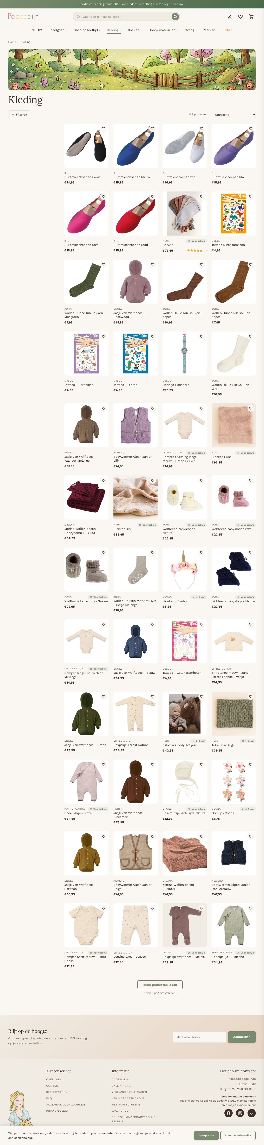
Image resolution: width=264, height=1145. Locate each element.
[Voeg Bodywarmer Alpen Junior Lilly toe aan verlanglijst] (152, 408)
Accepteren (206, 1135)
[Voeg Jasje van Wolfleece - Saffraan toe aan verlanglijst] (103, 836)
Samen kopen (122, 1085)
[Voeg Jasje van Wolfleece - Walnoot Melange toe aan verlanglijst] (103, 408)
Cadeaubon (121, 1079)
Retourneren (57, 1092)
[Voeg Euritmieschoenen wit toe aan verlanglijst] (201, 128)
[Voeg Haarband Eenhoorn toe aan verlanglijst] (201, 552)
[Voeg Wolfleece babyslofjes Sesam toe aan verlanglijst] (103, 552)
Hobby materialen (162, 30)
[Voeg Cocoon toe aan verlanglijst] (201, 196)
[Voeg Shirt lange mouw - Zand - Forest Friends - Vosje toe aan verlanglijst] (251, 624)
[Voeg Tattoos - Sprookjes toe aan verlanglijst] (103, 336)
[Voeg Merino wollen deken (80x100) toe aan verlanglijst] (201, 836)
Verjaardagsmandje (128, 1098)
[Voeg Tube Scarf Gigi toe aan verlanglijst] (251, 696)
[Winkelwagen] (251, 16)
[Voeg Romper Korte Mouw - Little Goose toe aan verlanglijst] (103, 908)
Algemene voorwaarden (65, 1104)
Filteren (21, 114)
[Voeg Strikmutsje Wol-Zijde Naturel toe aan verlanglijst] (201, 764)
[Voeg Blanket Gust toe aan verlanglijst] (251, 408)
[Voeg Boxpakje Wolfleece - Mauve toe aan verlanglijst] (201, 908)
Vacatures (120, 1110)
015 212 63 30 (246, 1083)
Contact (53, 1085)
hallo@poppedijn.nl (242, 1078)
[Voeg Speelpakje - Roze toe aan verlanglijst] (103, 764)
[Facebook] (228, 1113)
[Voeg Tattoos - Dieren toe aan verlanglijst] (152, 336)
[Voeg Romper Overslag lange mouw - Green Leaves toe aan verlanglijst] (201, 408)
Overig (189, 30)
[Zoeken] (175, 16)
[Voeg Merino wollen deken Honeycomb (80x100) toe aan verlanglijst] (103, 480)
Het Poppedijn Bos (126, 1104)
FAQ (49, 1098)
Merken (209, 30)
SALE (228, 30)
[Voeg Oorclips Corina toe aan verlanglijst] (251, 764)
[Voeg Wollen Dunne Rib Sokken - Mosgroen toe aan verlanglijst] (103, 264)
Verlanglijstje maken (129, 1092)
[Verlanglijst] (240, 16)
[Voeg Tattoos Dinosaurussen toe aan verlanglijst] (251, 196)
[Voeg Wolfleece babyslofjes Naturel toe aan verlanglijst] (201, 480)
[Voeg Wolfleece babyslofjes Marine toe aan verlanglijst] (251, 552)
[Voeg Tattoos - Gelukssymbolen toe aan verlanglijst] (201, 624)
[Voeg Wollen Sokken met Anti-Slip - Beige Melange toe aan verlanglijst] (152, 552)
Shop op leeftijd (86, 30)
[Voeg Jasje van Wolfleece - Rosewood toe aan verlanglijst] (152, 264)
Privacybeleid (57, 1110)
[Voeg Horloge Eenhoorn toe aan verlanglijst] (201, 336)
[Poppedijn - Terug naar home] (23, 17)
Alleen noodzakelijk (238, 1135)
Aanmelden (241, 1037)
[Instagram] (240, 1113)
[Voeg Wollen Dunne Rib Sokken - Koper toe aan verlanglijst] (251, 264)
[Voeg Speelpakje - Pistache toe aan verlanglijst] (251, 908)
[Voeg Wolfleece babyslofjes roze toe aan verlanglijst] (251, 480)
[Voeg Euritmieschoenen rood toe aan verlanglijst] (152, 196)
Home (12, 41)
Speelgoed (56, 30)
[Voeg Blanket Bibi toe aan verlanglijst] (152, 480)
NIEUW (37, 30)
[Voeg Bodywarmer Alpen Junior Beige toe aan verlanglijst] (152, 836)
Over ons (53, 1079)
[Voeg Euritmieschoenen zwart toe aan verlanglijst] (103, 128)
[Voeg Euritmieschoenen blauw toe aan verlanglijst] (152, 128)
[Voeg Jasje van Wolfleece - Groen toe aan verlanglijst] (103, 696)
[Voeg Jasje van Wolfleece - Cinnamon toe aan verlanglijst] (152, 764)
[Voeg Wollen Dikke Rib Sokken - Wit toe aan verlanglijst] (251, 336)
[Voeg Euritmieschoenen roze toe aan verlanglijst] (103, 196)
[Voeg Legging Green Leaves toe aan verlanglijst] (152, 908)
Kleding (112, 30)
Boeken (133, 30)
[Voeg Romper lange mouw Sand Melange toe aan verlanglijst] (103, 624)
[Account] (229, 16)
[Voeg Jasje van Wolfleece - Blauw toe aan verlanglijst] (152, 624)
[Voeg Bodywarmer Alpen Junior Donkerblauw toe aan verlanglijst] (251, 836)
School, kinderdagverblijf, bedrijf (134, 1119)
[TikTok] (252, 1113)
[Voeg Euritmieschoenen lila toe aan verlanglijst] (251, 128)
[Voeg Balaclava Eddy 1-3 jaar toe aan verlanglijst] (201, 696)
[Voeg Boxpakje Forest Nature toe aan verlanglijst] (152, 696)
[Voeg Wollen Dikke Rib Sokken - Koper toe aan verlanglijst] (201, 264)
